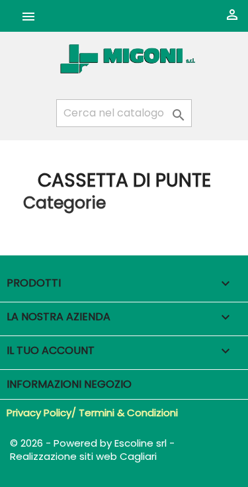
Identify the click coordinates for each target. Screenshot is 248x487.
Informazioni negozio (69, 384)
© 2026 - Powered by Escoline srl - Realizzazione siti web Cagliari (92, 449)
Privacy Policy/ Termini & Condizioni (92, 413)
